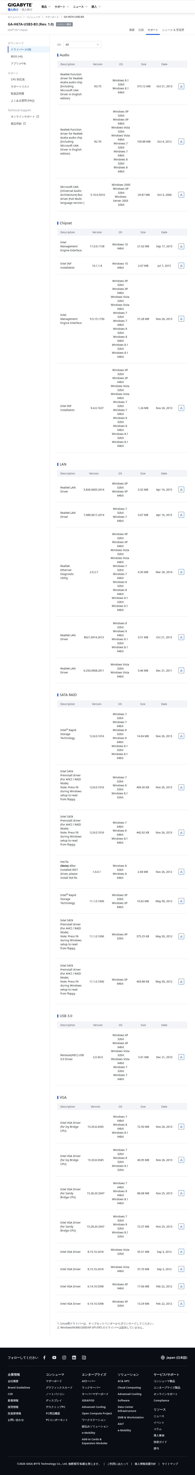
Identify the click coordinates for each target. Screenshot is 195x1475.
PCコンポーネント (57, 1420)
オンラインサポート (23, 116)
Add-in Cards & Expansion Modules (94, 1441)
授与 (156, 1448)
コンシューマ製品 (164, 1381)
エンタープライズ (94, 1374)
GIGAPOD (88, 1400)
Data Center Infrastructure (127, 1409)
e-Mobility (88, 1433)
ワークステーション (94, 1420)
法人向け (27, 9)
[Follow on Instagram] (64, 1357)
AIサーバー (88, 1381)
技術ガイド (160, 1442)
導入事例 (159, 1435)
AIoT (121, 1424)
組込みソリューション (95, 1426)
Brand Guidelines (19, 1387)
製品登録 (16, 123)
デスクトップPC (55, 1407)
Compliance (161, 1400)
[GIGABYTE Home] (21, 4)
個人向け (13, 9)
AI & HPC (124, 1381)
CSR (10, 1394)
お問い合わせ (16, 1420)
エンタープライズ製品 (167, 1387)
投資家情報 (14, 1413)
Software (123, 1400)
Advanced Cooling (94, 1407)
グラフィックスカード (59, 1387)
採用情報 (13, 1407)
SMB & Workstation (131, 1417)
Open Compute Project (97, 1413)
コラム (158, 1429)
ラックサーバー (91, 1387)
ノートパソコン (55, 1394)
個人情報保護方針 (145, 1463)
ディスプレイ (54, 1400)
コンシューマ (55, 1374)
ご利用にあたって (118, 1463)
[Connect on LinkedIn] (74, 1357)
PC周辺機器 (53, 1413)
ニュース (159, 1416)
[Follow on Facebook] (44, 1357)
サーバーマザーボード (95, 1394)
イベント (159, 1422)
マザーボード (54, 1381)
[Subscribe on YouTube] (54, 1357)
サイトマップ (170, 1463)
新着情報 (13, 1400)
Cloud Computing (129, 1387)
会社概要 (13, 1381)
